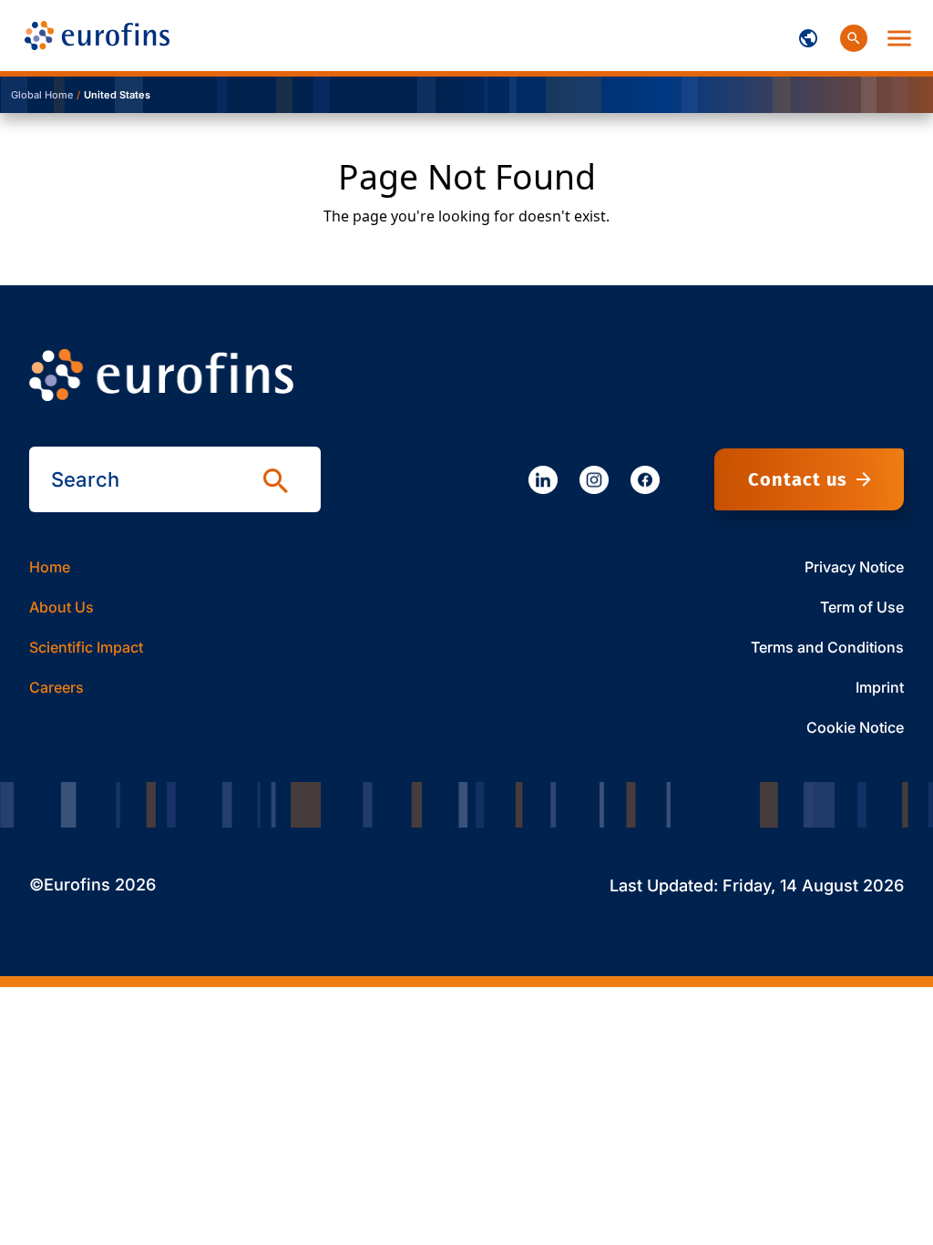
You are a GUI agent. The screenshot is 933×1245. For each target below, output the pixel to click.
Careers (56, 687)
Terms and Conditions (827, 647)
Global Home (42, 94)
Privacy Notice (854, 567)
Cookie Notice (855, 727)
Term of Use (862, 607)
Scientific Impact (86, 647)
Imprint (880, 687)
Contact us (797, 479)
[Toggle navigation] (808, 35)
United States (117, 94)
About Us (61, 607)
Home (49, 567)
